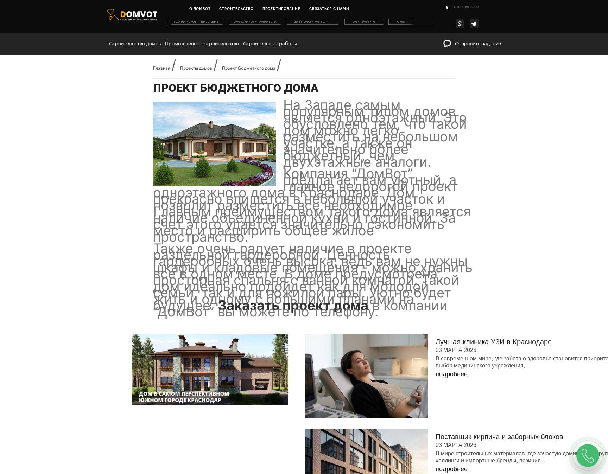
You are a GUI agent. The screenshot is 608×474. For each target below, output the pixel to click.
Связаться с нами (329, 9)
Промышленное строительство (202, 43)
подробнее (452, 387)
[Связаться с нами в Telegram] (474, 23)
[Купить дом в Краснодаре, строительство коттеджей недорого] (300, 26)
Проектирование (281, 9)
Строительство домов (135, 43)
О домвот (199, 9)
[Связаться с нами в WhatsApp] (460, 23)
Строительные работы (270, 43)
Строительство (236, 9)
